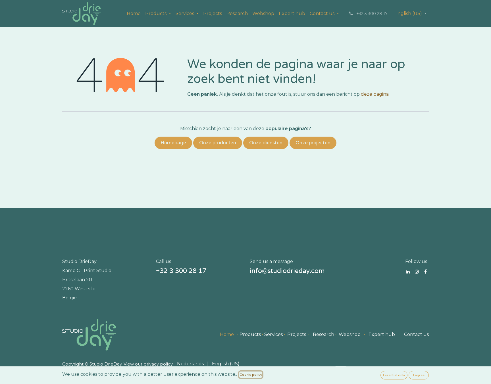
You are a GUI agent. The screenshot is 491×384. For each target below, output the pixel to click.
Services (273, 334)
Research (323, 334)
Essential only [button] (394, 375)
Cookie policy (251, 375)
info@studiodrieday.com (287, 271)
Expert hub (382, 334)
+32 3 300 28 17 (181, 271)
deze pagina (375, 94)
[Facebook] (425, 271)
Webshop (350, 334)
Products (250, 334)
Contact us (416, 334)
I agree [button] (419, 375)
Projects (296, 334)
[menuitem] (133, 13)
